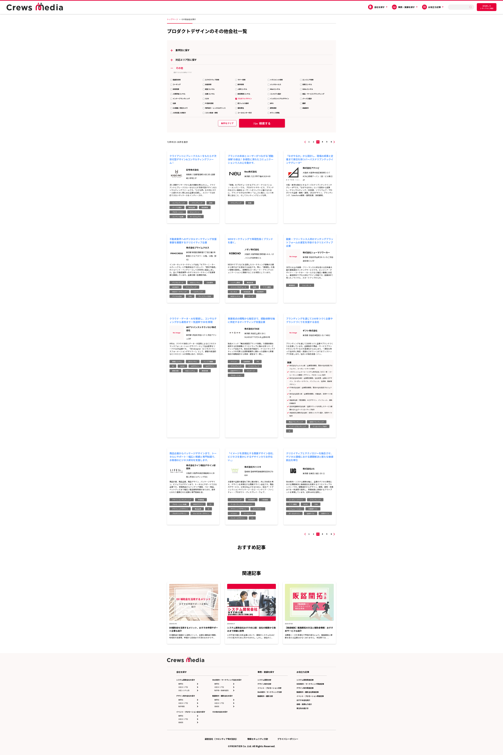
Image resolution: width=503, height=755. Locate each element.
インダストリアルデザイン (279, 98)
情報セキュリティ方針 (257, 738)
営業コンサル (210, 94)
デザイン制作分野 (264, 684)
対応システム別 (183, 690)
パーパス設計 (307, 98)
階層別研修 (177, 80)
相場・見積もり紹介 (304, 704)
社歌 (174, 103)
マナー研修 (241, 80)
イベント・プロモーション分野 (269, 688)
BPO (272, 103)
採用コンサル (307, 84)
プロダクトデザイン (245, 98)
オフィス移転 (275, 113)
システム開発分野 (264, 680)
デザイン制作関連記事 (305, 688)
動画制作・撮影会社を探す (222, 696)
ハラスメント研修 (276, 80)
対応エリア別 (183, 687)
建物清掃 (273, 108)
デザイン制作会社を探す (185, 696)
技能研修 (208, 84)
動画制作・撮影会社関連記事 (308, 692)
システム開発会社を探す (185, 680)
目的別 (180, 722)
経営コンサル (210, 89)
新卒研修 (241, 84)
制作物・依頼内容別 (221, 690)
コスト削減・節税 (211, 113)
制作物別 (181, 706)
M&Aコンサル (275, 89)
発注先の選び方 (302, 708)
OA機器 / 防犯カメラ (180, 108)
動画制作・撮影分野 (265, 696)
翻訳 (304, 103)
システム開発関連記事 (305, 680)
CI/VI (207, 98)
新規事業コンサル (244, 94)
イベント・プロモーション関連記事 (310, 696)
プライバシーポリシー (287, 738)
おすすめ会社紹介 (303, 700)
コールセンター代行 (245, 113)
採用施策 (176, 89)
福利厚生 (241, 108)
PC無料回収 (209, 103)
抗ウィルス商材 (243, 103)
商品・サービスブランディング (313, 94)
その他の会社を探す (220, 712)
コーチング (177, 84)
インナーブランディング (181, 98)
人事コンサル (242, 89)
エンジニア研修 (307, 80)
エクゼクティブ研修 (212, 80)
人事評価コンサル (179, 94)
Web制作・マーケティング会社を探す (227, 680)
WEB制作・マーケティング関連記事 (310, 684)
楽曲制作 (305, 108)
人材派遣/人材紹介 (179, 113)
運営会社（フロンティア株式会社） (221, 738)
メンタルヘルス (275, 84)
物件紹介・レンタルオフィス (215, 108)
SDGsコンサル (307, 89)
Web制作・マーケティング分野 (270, 692)
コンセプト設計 (275, 94)
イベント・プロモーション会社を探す (190, 712)
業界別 (180, 684)
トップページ (172, 19)
